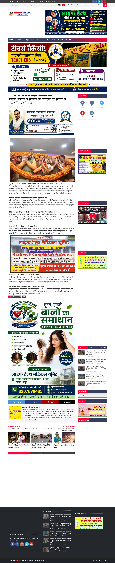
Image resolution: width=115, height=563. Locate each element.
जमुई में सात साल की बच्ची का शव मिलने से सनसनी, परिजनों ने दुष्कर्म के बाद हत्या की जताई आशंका (96, 352)
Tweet (19, 402)
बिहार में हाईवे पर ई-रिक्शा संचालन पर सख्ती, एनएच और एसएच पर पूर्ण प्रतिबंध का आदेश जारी (41, 445)
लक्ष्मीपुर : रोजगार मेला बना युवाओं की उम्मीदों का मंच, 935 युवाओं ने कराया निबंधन (60, 532)
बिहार (23, 95)
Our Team (40, 1)
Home (11, 1)
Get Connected (50, 1)
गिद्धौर (15, 95)
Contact (24, 1)
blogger (19, 453)
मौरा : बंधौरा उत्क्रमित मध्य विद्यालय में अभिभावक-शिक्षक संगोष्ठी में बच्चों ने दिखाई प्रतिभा (96, 368)
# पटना (19, 296)
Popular (92, 347)
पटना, (34, 107)
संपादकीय (68, 40)
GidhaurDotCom (40, 560)
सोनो (43, 40)
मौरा (87, 5)
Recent (82, 347)
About (17, 1)
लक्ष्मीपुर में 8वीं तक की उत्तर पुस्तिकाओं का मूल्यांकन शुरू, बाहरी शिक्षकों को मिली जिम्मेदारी (60, 525)
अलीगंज (60, 40)
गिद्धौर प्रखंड (18, 40)
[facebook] (93, 1)
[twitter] (99, 1)
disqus (41, 453)
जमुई (35, 5)
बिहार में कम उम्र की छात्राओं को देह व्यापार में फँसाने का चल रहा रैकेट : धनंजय (64, 445)
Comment (69, 402)
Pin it (52, 402)
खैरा (48, 40)
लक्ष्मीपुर (53, 40)
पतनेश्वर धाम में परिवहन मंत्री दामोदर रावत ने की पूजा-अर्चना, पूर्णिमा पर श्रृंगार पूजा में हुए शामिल (96, 383)
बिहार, (37, 107)
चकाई (37, 40)
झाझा (32, 40)
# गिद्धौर (14, 296)
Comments (102, 347)
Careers (32, 1)
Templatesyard (23, 560)
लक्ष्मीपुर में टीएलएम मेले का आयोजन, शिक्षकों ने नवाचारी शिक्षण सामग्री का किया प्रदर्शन (60, 540)
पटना (19, 95)
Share (35, 402)
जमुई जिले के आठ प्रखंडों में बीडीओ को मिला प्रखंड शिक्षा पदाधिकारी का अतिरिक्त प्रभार (59, 5)
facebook (63, 453)
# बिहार (23, 296)
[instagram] (102, 1)
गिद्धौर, (32, 107)
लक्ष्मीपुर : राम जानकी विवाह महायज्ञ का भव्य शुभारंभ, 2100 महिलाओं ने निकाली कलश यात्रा (60, 516)
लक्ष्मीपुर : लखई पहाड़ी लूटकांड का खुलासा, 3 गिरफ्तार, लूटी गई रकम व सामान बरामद (60, 548)
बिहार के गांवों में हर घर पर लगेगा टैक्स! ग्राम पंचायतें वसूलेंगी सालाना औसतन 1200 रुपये (18, 445)
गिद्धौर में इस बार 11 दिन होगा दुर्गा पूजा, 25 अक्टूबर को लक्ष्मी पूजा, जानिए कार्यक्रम (95, 376)
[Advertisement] (41, 468)
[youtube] (105, 1)
